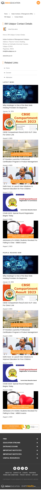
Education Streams (11, 443)
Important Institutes (12, 450)
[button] (38, 2)
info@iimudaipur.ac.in (9, 51)
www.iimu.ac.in (7, 56)
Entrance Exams (10, 446)
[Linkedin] (18, 468)
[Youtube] (26, 468)
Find (5, 439)
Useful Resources (11, 458)
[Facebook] (14, 468)
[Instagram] (22, 468)
